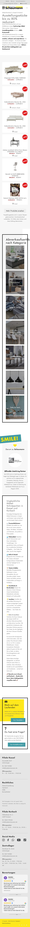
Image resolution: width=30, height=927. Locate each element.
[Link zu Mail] (26, 925)
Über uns (12, 1)
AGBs (3, 790)
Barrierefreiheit (6, 792)
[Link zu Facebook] (19, 925)
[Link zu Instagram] (22, 925)
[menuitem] (7, 1)
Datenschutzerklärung (8, 786)
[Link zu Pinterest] (24, 925)
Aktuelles (7, 1)
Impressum (5, 788)
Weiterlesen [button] (7, 890)
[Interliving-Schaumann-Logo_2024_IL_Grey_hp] (12, 8)
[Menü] (27, 8)
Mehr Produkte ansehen (15, 211)
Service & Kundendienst (20, 1)
